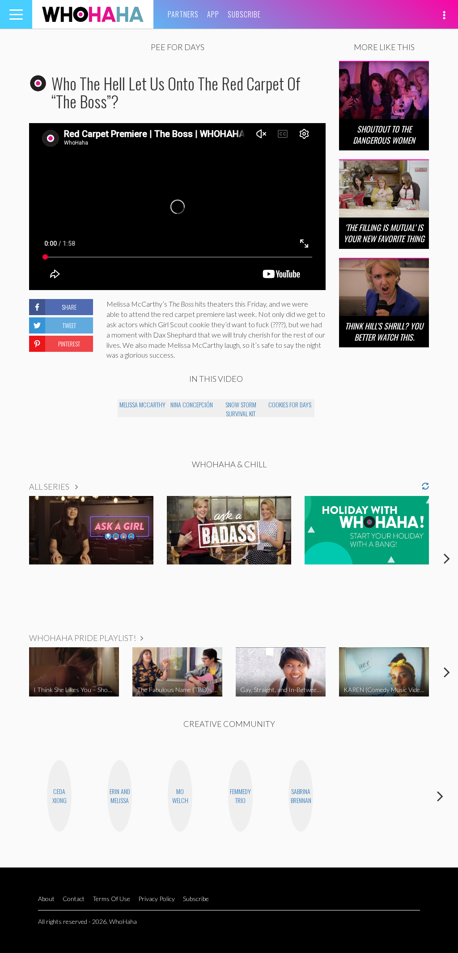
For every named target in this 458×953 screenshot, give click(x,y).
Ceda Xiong (59, 795)
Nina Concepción (191, 404)
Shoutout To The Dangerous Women (384, 134)
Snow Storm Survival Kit (240, 408)
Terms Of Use (111, 898)
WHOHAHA (92, 14)
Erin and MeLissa (120, 795)
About (46, 898)
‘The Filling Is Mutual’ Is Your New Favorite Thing (384, 233)
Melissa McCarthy (142, 404)
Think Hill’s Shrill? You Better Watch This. (384, 331)
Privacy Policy (156, 898)
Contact (74, 898)
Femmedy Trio (240, 795)
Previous (11, 558)
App (213, 14)
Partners (183, 14)
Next (447, 558)
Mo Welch (180, 795)
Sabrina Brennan (301, 795)
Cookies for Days (289, 404)
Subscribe (244, 14)
